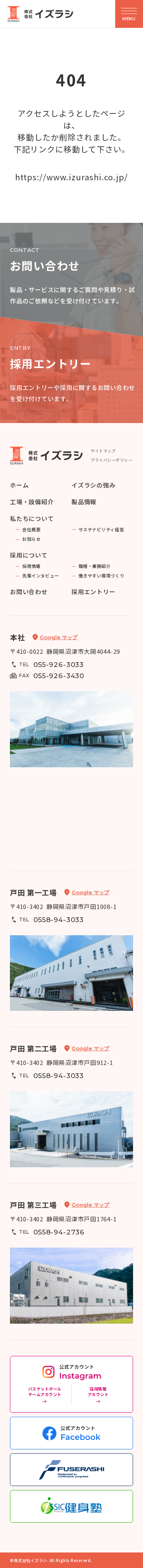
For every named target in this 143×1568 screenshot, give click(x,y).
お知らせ (31, 539)
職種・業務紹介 (95, 566)
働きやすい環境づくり (102, 576)
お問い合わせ (29, 591)
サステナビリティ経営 (101, 529)
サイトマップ (103, 451)
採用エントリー (93, 591)
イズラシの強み (93, 485)
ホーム (19, 485)
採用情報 (31, 566)
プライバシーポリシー (111, 460)
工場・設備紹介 (32, 501)
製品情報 (84, 501)
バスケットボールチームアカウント (45, 1391)
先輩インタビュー (40, 576)
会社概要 (31, 529)
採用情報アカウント (98, 1391)
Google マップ (58, 637)
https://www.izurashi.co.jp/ (71, 177)
